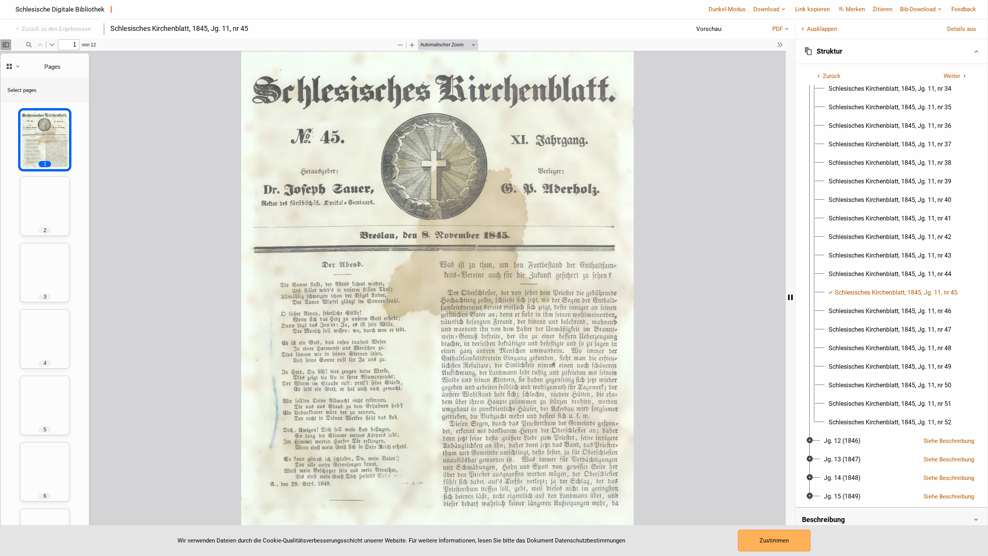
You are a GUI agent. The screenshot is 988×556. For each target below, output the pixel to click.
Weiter (952, 76)
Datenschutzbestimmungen (590, 540)
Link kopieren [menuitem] (812, 9)
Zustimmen (774, 540)
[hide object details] (790, 297)
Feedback (963, 9)
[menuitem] (890, 89)
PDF (777, 28)
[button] (891, 51)
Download (766, 9)
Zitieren (882, 9)
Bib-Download (918, 9)
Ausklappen (822, 28)
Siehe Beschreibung (949, 440)
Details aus (961, 28)
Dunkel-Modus (727, 9)
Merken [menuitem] (855, 9)
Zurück (832, 76)
